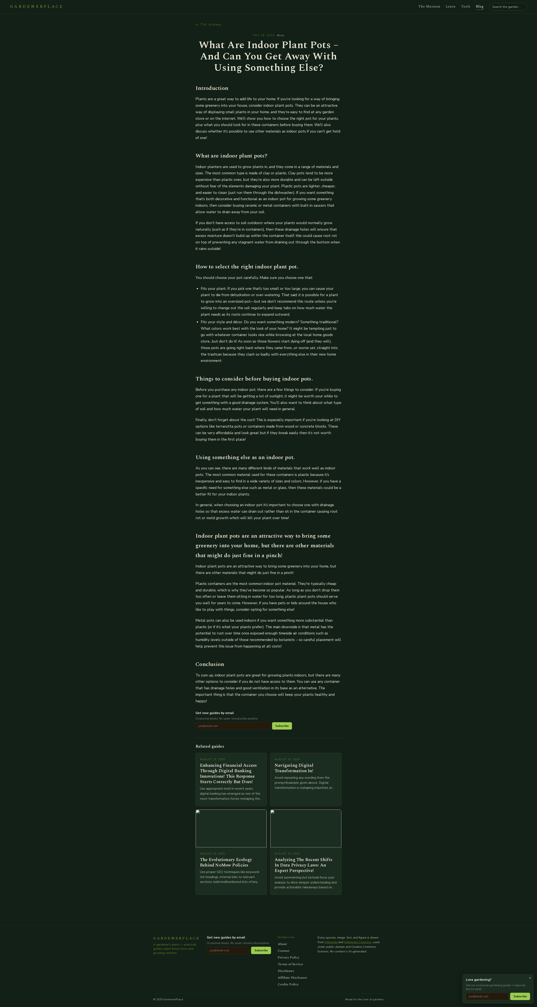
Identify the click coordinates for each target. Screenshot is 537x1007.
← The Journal (209, 24)
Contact (283, 950)
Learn (451, 6)
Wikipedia (331, 942)
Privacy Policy (288, 957)
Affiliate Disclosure (292, 977)
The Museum (429, 6)
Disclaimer (286, 970)
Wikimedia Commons (357, 942)
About (282, 944)
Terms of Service (290, 964)
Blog (480, 6)
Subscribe (282, 725)
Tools (466, 6)
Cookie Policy (288, 984)
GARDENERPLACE (37, 7)
